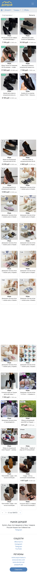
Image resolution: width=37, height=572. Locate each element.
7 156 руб (9, 42)
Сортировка (7, 15)
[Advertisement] (18, 119)
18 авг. (4, 168)
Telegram (18, 530)
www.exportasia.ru (19, 557)
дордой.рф (18, 565)
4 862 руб (27, 164)
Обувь (26, 10)
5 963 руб (9, 192)
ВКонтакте (19, 542)
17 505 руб (9, 70)
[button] (18, 569)
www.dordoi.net (18, 562)
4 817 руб (28, 481)
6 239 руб (9, 164)
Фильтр (32, 15)
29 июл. (22, 374)
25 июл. (4, 457)
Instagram (18, 544)
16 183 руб (28, 42)
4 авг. (22, 168)
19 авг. (22, 141)
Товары (16, 10)
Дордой (8, 10)
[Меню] (32, 4)
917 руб (27, 425)
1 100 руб (9, 397)
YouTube (18, 549)
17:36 (3, 19)
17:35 (21, 47)
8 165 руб (9, 98)
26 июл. (4, 429)
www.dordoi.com (18, 560)
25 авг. (22, 74)
